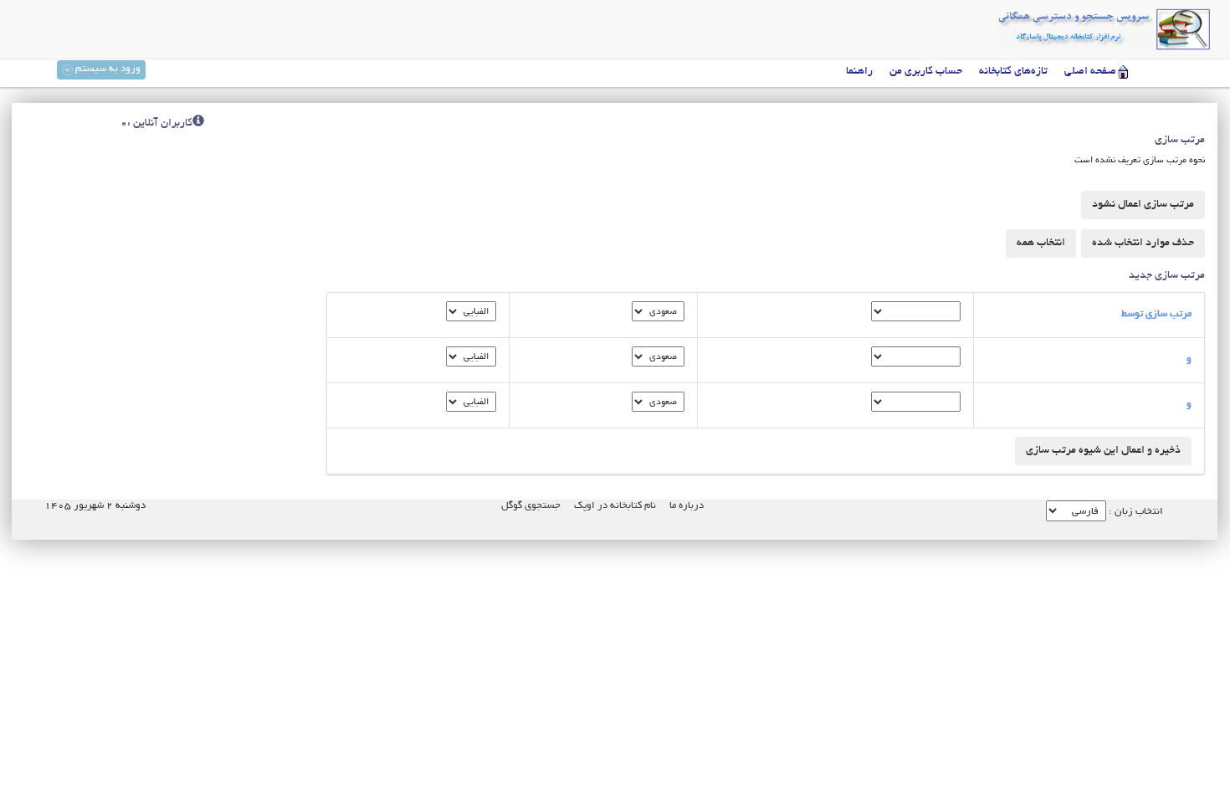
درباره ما (686, 505)
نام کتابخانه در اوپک (615, 505)
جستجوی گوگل (531, 505)
